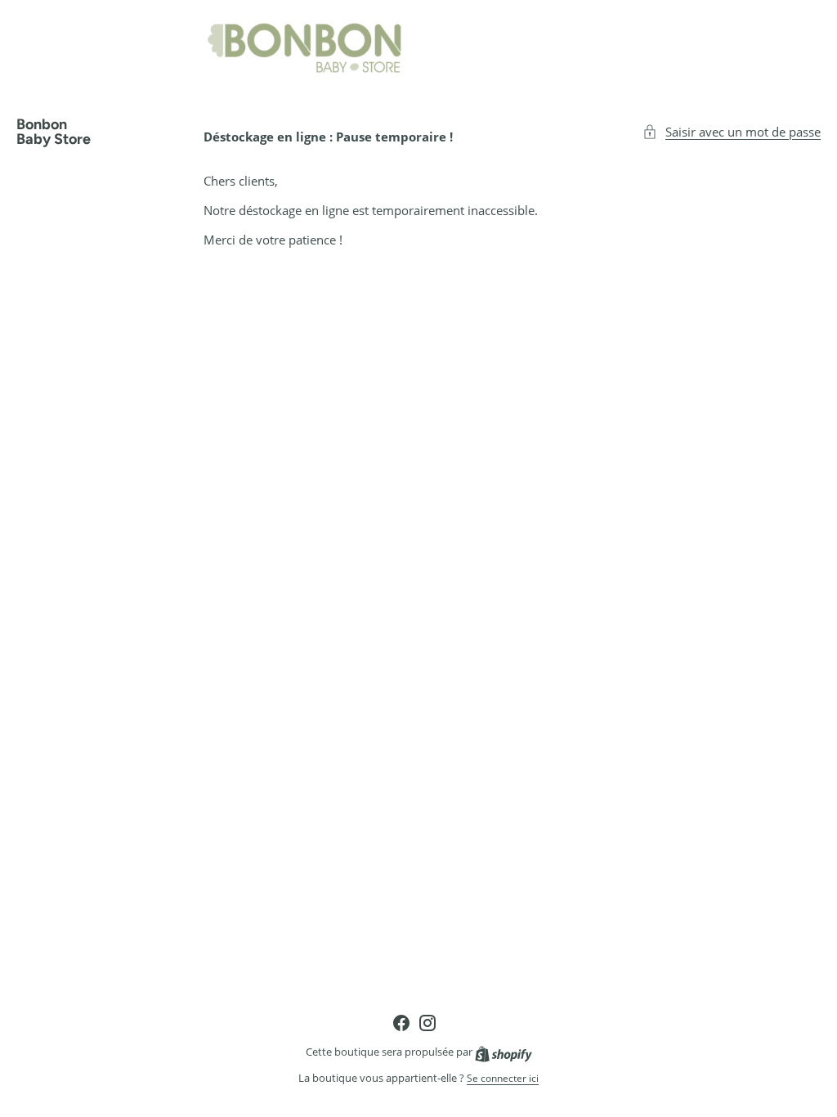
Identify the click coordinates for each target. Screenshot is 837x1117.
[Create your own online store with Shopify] (503, 1052)
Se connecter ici (503, 1078)
